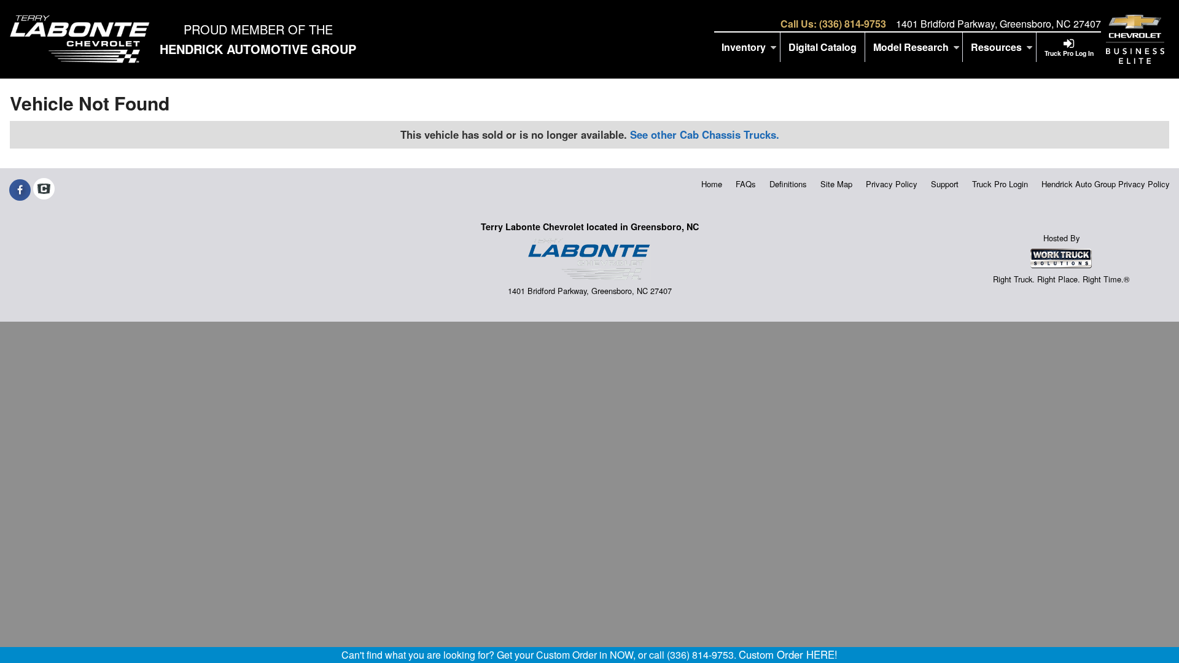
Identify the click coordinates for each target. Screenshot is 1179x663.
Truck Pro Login (1000, 184)
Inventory (744, 47)
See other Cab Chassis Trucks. (704, 134)
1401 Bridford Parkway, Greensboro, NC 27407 (998, 24)
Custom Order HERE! (788, 654)
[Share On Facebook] (20, 190)
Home (711, 184)
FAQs (746, 184)
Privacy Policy (891, 184)
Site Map (836, 184)
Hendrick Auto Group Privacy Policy (1105, 184)
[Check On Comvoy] (44, 190)
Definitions (788, 184)
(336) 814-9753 (852, 24)
